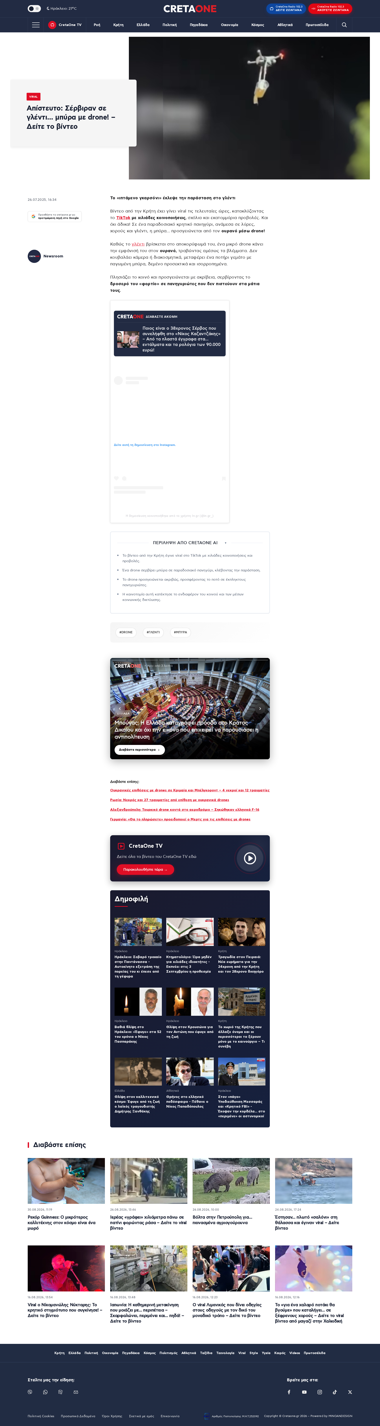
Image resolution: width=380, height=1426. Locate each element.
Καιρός (279, 1353)
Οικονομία (229, 25)
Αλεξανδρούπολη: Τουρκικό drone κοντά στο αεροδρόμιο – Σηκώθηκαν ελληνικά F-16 (184, 809)
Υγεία (266, 1353)
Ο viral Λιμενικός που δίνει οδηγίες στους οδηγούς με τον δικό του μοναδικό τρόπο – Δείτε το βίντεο (227, 1310)
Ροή (97, 25)
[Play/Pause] (190, 708)
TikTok (123, 218)
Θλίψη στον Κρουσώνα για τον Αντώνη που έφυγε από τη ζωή (190, 1031)
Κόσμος (258, 25)
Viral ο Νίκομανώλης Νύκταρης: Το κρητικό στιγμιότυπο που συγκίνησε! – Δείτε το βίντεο (65, 1310)
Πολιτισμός (168, 1353)
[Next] (260, 708)
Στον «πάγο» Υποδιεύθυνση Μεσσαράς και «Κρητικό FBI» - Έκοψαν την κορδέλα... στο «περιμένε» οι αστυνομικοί (241, 1106)
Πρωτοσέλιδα (317, 25)
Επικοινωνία (170, 1416)
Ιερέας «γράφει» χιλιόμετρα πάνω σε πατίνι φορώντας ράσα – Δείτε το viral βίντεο (148, 1222)
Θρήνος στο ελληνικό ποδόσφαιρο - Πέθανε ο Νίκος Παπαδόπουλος (187, 1101)
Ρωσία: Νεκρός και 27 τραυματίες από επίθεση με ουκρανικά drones (169, 800)
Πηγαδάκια (199, 25)
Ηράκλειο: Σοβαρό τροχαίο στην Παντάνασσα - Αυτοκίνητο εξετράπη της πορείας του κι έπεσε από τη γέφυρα (138, 966)
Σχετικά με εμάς (141, 1416)
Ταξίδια (206, 1353)
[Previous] (120, 708)
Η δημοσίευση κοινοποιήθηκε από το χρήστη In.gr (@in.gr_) (170, 515)
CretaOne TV (70, 25)
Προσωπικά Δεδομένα (78, 1416)
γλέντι (138, 244)
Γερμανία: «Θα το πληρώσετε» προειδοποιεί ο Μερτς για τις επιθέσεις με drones (180, 819)
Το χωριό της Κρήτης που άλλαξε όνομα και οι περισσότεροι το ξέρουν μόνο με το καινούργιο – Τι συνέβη (241, 1036)
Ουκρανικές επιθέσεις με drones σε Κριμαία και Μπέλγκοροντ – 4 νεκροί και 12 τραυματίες (190, 790)
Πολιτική (170, 25)
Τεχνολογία (225, 1353)
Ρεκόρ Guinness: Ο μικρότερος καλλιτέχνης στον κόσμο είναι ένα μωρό (61, 1222)
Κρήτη (118, 25)
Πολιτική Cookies (41, 1416)
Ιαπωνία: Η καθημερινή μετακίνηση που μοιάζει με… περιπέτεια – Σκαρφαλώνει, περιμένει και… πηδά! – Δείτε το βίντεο (147, 1313)
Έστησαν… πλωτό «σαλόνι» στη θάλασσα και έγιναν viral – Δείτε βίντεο (307, 1222)
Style (254, 1353)
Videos (294, 1353)
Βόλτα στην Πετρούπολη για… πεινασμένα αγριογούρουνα (222, 1220)
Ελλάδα (143, 25)
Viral (33, 96)
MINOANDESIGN (340, 1416)
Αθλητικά (285, 25)
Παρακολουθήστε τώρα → (145, 869)
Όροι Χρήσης (112, 1416)
